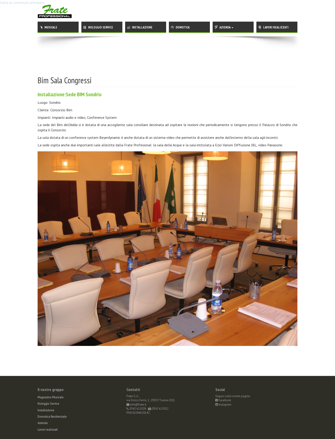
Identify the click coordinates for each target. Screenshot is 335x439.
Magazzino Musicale (51, 397)
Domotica (183, 27)
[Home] (55, 8)
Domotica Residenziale (52, 417)
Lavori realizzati (276, 27)
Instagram (224, 404)
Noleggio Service (100, 27)
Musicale (50, 27)
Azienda (225, 27)
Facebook (224, 400)
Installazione (142, 27)
